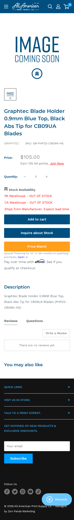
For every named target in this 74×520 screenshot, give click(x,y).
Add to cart (37, 219)
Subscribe (18, 458)
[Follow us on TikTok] (38, 492)
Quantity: (11, 176)
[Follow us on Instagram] (22, 492)
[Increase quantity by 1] (46, 176)
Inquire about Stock (37, 233)
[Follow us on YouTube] (30, 492)
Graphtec (11, 143)
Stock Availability (22, 190)
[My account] (58, 6)
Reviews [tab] (11, 321)
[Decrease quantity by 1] (25, 176)
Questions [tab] (34, 321)
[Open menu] (6, 6)
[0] (66, 6)
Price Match (37, 246)
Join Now (57, 163)
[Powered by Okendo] (14, 334)
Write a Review (56, 333)
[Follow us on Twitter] (15, 492)
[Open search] (50, 6)
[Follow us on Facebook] (7, 492)
